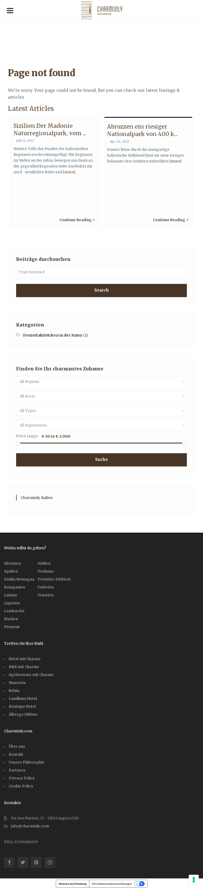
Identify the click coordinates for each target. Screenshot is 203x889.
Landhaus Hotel (23, 698)
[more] (69, 172)
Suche (101, 459)
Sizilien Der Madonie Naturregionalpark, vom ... (49, 129)
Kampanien (14, 587)
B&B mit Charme (24, 667)
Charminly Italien (37, 497)
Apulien (11, 571)
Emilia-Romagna (19, 579)
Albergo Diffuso (23, 714)
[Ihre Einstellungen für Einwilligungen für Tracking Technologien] (194, 880)
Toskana (45, 571)
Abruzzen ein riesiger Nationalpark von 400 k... (142, 130)
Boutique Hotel (22, 706)
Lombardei (14, 611)
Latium (10, 595)
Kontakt (16, 754)
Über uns (17, 746)
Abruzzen (12, 563)
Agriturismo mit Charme (31, 675)
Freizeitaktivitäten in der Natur (52, 335)
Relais (14, 690)
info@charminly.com (30, 826)
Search (101, 290)
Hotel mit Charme (25, 659)
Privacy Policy (22, 778)
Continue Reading (75, 220)
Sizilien (44, 563)
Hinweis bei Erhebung (72, 883)
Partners (17, 770)
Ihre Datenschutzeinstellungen (112, 883)
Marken (11, 619)
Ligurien (12, 603)
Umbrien (46, 587)
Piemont (12, 627)
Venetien (45, 595)
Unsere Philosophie (26, 762)
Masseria (17, 683)
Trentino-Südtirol (54, 579)
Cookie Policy (21, 786)
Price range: (27, 436)
